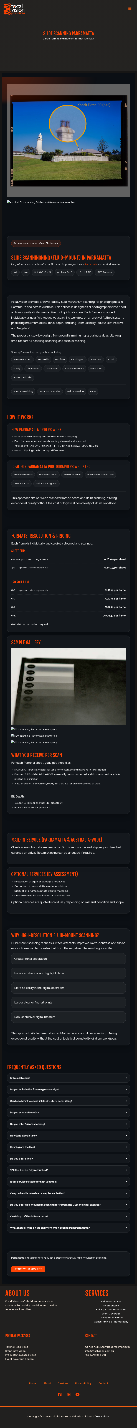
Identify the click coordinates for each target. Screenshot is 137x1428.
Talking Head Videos (111, 1317)
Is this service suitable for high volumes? (68, 1181)
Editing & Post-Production (111, 1309)
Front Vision (103, 1416)
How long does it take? (68, 1135)
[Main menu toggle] (130, 8)
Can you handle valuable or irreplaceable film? (68, 1193)
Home (33, 1383)
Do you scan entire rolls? (68, 1112)
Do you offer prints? (68, 1158)
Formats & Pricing (23, 391)
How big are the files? (68, 1147)
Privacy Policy (83, 1383)
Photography (111, 1305)
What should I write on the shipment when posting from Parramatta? (68, 1227)
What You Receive (49, 391)
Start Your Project (28, 1269)
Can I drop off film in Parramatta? (68, 1216)
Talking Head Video (16, 1346)
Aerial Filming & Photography (111, 1321)
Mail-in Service (75, 391)
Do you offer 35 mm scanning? (68, 1124)
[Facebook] (60, 1394)
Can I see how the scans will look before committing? (68, 1101)
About (47, 1383)
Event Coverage (111, 1313)
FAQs (93, 391)
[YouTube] (77, 1394)
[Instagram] (69, 1394)
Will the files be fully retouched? (68, 1170)
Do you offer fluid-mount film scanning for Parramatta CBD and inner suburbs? (68, 1204)
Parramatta (91, 264)
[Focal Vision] (14, 8)
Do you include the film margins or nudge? (68, 1089)
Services (63, 1383)
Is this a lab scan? (68, 1077)
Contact (103, 1383)
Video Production (111, 1301)
